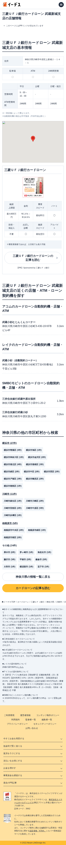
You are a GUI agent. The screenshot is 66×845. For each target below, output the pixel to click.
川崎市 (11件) (9, 494)
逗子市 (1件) (43, 566)
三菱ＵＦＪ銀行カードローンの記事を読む (33, 257)
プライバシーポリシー (17, 724)
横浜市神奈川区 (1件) (14, 457)
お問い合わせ (31, 728)
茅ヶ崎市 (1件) (26, 552)
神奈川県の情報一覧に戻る (33, 576)
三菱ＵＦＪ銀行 (37, 602)
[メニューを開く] (61, 4)
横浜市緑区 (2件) (11, 471)
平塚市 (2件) (25, 559)
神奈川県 (50, 602)
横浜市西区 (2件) (51, 471)
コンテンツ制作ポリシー (47, 715)
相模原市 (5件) (10, 523)
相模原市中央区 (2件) (14, 530)
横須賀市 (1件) (26, 566)
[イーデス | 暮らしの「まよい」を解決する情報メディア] (12, 5)
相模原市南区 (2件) (12, 537)
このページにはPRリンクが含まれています (24, 26)
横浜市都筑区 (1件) (12, 486)
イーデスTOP (9, 602)
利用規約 (15, 719)
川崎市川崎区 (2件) (35, 501)
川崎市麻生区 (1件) (12, 501)
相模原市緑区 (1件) (37, 530)
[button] (33, 139)
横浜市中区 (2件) (31, 471)
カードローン (23, 602)
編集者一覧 (47, 719)
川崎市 (59, 602)
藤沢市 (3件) (9, 559)
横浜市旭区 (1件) (33, 450)
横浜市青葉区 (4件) (12, 450)
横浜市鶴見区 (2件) (35, 479)
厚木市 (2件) (9, 552)
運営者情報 (25, 715)
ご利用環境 (9, 715)
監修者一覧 (30, 719)
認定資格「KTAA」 (38, 831)
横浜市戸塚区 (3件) (12, 479)
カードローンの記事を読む (33, 588)
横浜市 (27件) (9, 443)
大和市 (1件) (9, 566)
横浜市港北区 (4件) (12, 464)
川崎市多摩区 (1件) (12, 515)
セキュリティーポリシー (44, 724)
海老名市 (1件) (44, 552)
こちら (21, 667)
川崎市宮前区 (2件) (12, 508)
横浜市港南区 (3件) (35, 464)
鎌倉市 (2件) (41, 559)
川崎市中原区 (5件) (35, 508)
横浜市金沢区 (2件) (37, 457)
